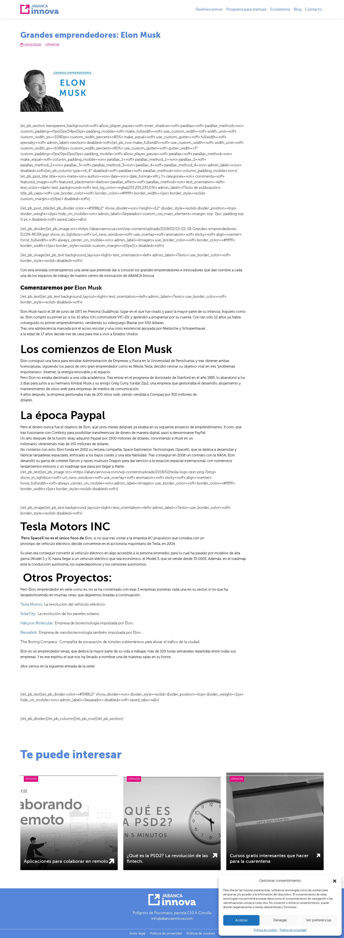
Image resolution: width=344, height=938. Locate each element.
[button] (334, 880)
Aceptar (241, 920)
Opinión (52, 45)
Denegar (280, 920)
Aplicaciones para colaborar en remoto (66, 861)
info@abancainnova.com (172, 918)
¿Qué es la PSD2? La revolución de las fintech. (167, 858)
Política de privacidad (293, 930)
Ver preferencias (319, 920)
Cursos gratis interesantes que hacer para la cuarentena (269, 858)
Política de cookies (265, 930)
